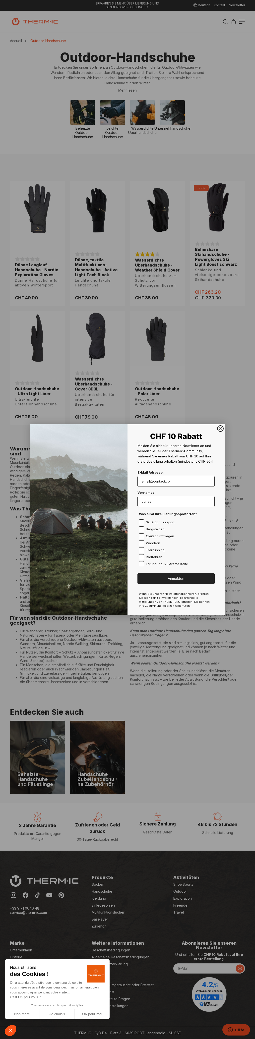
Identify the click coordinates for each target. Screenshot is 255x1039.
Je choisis (57, 1014)
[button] (10, 1031)
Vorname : (145, 492)
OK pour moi (92, 1014)
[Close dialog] (220, 429)
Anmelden (176, 578)
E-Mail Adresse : (150, 472)
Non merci (22, 1014)
